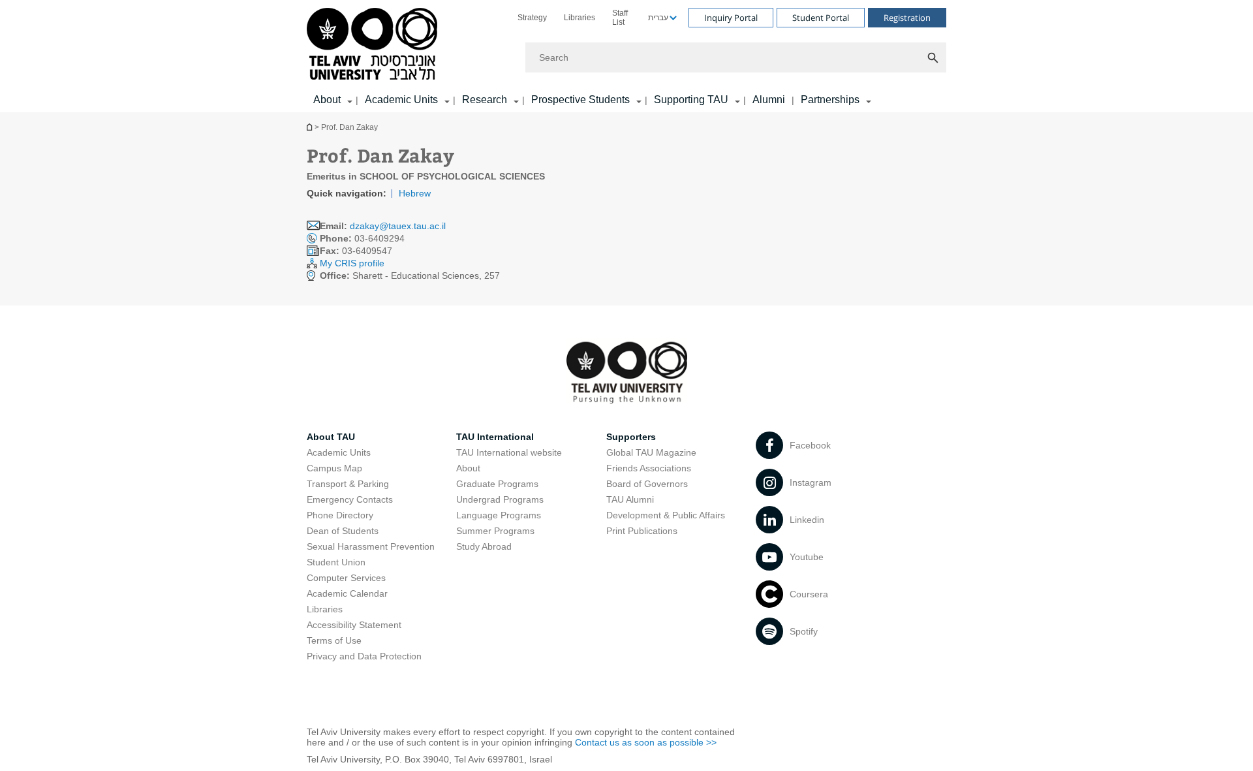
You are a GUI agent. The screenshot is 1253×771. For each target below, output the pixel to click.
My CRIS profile (352, 263)
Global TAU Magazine (651, 452)
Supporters (631, 437)
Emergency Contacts (350, 499)
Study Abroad (484, 546)
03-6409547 (356, 250)
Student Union (336, 562)
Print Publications (641, 531)
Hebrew (415, 193)
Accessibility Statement (354, 625)
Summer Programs (495, 531)
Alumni (768, 99)
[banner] (626, 56)
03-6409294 (362, 238)
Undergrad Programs (500, 499)
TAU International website (509, 452)
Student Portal (820, 18)
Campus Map (334, 468)
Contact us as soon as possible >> (646, 742)
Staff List (620, 17)
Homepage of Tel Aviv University (311, 127)
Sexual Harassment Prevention (371, 546)
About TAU (331, 437)
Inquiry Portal (731, 18)
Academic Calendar (347, 593)
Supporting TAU (691, 99)
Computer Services (346, 578)
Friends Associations (648, 468)
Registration (907, 18)
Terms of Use (334, 640)
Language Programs (498, 515)
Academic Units (401, 99)
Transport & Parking (348, 484)
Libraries (579, 17)
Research (484, 99)
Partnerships (830, 99)
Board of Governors (647, 484)
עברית (658, 17)
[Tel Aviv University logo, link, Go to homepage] (374, 45)
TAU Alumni (630, 499)
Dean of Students (343, 531)
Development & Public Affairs (665, 515)
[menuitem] (532, 17)
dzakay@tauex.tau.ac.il (398, 226)
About (468, 468)
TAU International (495, 437)
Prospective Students (580, 99)
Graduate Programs (497, 484)
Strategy (532, 17)
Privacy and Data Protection (364, 656)
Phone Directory (340, 515)
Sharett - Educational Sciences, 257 (410, 275)
